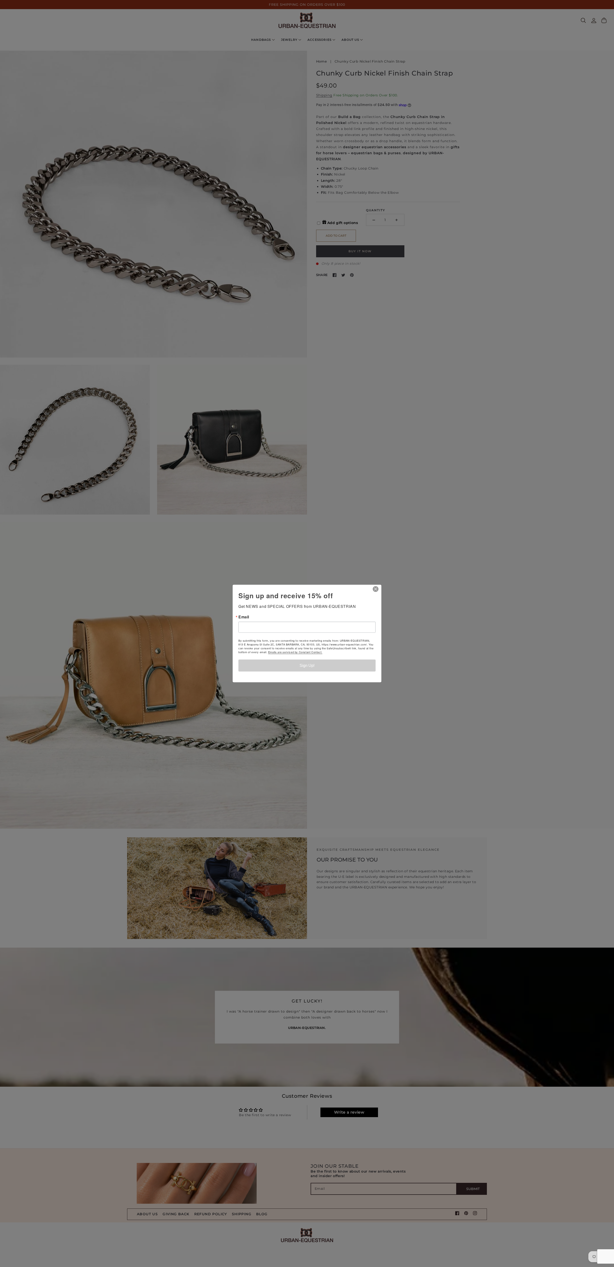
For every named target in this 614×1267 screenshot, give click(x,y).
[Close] (377, 589)
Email (243, 617)
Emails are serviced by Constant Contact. (295, 652)
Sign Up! (307, 665)
